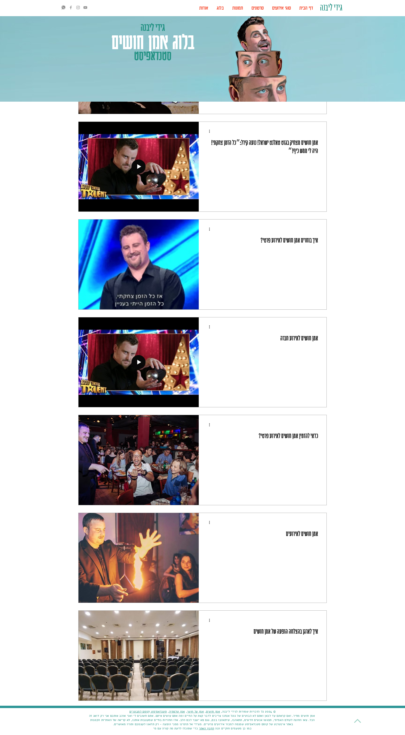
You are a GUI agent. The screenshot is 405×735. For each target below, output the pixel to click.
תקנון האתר (206, 728)
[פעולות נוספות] (207, 131)
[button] (281, 8)
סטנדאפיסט (158, 711)
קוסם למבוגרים (139, 711)
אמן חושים (213, 711)
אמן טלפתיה (177, 711)
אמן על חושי (195, 711)
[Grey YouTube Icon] (85, 7)
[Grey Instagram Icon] (78, 7)
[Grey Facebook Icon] (70, 7)
